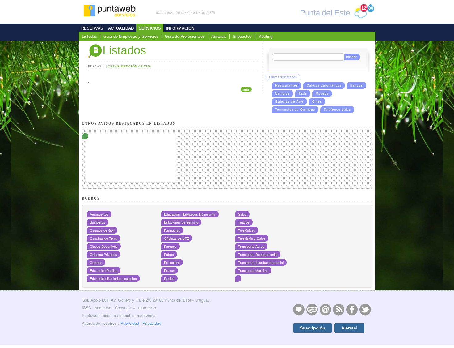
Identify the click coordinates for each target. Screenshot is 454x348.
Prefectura (172, 262)
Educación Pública (103, 270)
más (246, 89)
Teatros (244, 222)
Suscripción (312, 327)
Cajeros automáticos (324, 85)
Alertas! (349, 327)
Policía (169, 254)
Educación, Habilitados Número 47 (190, 214)
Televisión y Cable (251, 238)
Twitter (365, 309)
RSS (338, 309)
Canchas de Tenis (103, 238)
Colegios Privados (103, 254)
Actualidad (121, 28)
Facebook (352, 309)
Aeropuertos (99, 214)
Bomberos (97, 222)
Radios (169, 278)
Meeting (265, 36)
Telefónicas (246, 230)
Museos (322, 93)
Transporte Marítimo (253, 270)
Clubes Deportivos (104, 246)
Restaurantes (286, 85)
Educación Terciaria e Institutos (113, 278)
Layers (312, 309)
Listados (89, 36)
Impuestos (242, 36)
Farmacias (172, 230)
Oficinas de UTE (176, 238)
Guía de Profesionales (185, 36)
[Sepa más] (131, 140)
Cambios (282, 93)
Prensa (169, 270)
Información (180, 28)
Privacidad (151, 323)
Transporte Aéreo (251, 246)
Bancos (356, 85)
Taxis (302, 93)
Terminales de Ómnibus (295, 109)
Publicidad (129, 323)
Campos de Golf (102, 230)
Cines (317, 101)
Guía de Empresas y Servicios (130, 36)
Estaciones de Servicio (181, 222)
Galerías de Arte (289, 101)
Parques (170, 246)
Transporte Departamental (257, 254)
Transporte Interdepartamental (261, 262)
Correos (96, 262)
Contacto (325, 309)
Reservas (92, 28)
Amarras (218, 36)
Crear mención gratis (129, 66)
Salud (242, 214)
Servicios (150, 28)
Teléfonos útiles (337, 109)
